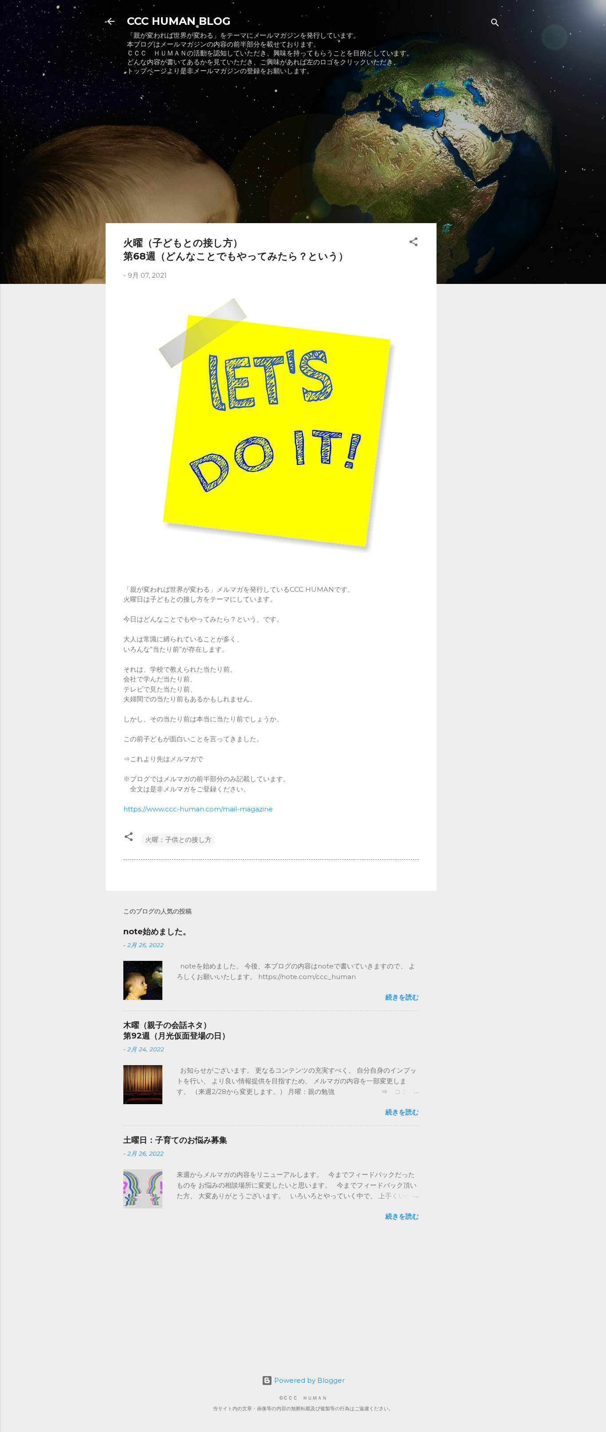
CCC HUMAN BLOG (179, 21)
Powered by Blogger (308, 1380)
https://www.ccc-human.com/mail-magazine (198, 809)
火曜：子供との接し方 (178, 839)
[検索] (495, 24)
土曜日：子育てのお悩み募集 (175, 1140)
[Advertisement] (271, 154)
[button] (413, 243)
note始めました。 (157, 931)
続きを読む (402, 997)
